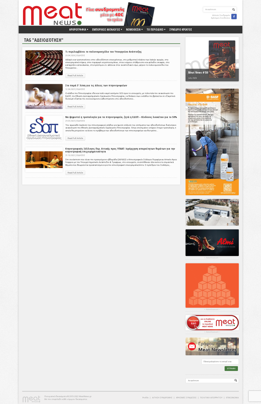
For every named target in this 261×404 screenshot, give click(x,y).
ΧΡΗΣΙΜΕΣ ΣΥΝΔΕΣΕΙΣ (186, 398)
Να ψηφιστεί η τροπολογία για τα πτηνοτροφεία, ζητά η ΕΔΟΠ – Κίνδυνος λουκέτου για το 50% (121, 117)
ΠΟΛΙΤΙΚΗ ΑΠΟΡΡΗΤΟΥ (211, 398)
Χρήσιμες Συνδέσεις (220, 18)
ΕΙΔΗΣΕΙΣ (81, 55)
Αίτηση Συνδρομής (221, 15)
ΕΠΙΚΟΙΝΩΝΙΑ (232, 398)
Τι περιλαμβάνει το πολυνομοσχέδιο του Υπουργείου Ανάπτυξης (103, 51)
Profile (145, 398)
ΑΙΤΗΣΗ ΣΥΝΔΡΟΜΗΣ (162, 398)
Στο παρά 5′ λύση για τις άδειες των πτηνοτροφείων (96, 85)
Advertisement (212, 258)
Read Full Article (75, 75)
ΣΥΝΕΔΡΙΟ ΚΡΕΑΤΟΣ (180, 29)
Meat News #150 (198, 72)
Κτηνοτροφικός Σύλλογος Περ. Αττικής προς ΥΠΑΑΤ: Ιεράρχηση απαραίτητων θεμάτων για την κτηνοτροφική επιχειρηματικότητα (120, 150)
